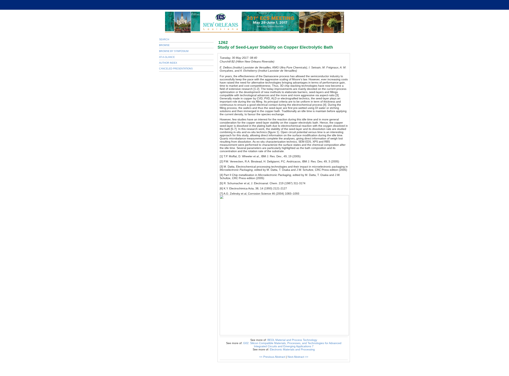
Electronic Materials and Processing (292, 349)
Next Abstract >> (298, 356)
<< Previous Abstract (272, 356)
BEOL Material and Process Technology (292, 339)
